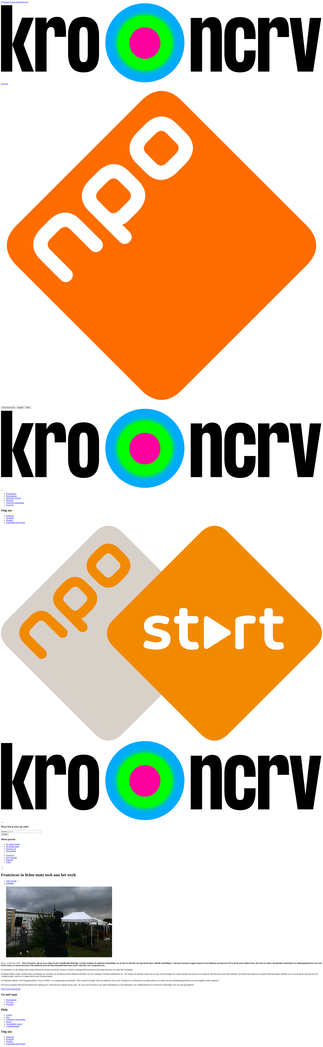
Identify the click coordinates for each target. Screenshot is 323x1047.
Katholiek (10, 883)
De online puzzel (13, 844)
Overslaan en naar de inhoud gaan (14, 2)
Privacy (9, 1022)
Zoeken (4, 831)
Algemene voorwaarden (15, 1019)
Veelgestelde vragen (14, 1024)
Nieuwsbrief (11, 851)
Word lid (4, 84)
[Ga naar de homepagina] (161, 82)
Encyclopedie (11, 858)
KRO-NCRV (11, 881)
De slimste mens (12, 846)
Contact (9, 1015)
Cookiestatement (12, 1026)
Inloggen (20, 407)
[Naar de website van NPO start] (161, 405)
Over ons (9, 1002)
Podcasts (9, 860)
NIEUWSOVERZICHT (11, 989)
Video (8, 862)
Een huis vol (11, 849)
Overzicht (10, 855)
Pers (7, 1017)
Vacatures (10, 1004)
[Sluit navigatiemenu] (2, 822)
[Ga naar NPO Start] (161, 740)
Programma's (11, 1000)
